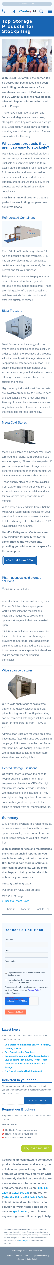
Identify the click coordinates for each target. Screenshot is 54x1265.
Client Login (27, 4)
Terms (26, 1256)
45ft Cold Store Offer (19, 560)
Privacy (18, 1256)
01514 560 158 (20, 1192)
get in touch (20, 1211)
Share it (10, 909)
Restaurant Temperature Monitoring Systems (27, 1056)
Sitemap (20, 1259)
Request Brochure (36, 1148)
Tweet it (25, 909)
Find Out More (38, 1101)
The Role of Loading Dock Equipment (23, 1071)
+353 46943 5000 (33, 1197)
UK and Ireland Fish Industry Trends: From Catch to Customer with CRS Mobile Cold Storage (26, 1064)
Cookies (9, 1256)
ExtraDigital (32, 1259)
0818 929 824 (11, 1197)
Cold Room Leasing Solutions (19, 1052)
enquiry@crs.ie (24, 1241)
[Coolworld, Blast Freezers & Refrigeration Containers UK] (27, 11)
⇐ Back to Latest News (15, 900)
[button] (41, 11)
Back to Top (42, 909)
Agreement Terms (39, 1256)
